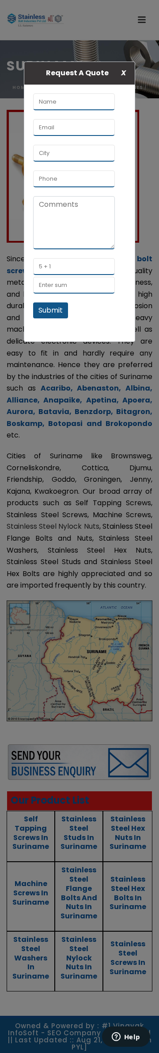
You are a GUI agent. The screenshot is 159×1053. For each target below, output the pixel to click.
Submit (50, 310)
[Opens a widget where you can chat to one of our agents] (126, 1037)
